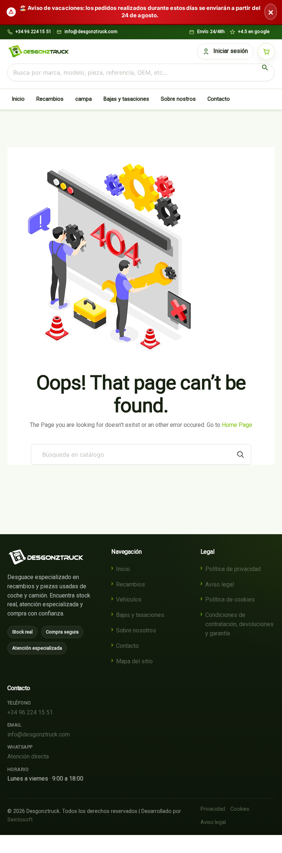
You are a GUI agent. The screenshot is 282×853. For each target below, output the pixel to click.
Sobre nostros (178, 99)
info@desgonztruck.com (38, 734)
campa (83, 99)
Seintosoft (20, 820)
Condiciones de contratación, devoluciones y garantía (239, 624)
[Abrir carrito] (266, 51)
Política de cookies (230, 599)
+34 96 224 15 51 (30, 712)
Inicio (18, 99)
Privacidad (212, 809)
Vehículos (128, 599)
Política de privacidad (233, 568)
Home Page (237, 424)
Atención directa (28, 756)
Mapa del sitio (134, 661)
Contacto (218, 99)
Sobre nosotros (136, 630)
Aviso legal (219, 584)
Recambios (50, 99)
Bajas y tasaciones (126, 99)
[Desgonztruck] (45, 557)
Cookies (239, 809)
